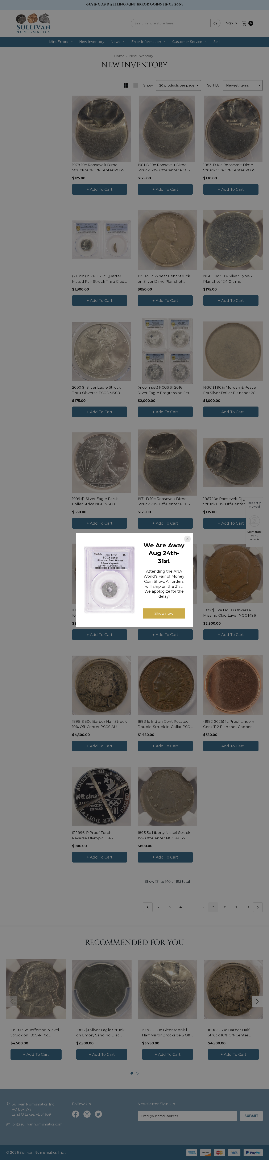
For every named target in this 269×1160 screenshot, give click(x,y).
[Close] (187, 539)
